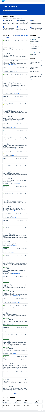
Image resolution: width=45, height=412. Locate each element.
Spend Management (17, 405)
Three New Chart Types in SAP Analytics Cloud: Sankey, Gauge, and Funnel (15, 335)
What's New (34, 20)
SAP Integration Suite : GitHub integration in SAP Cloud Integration (13, 91)
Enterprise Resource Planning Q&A (16, 345)
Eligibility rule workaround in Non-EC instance (10, 293)
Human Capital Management (37, 401)
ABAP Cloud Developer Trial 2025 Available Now (11, 125)
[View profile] (5, 40)
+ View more (15, 393)
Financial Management (26, 401)
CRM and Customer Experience (6, 401)
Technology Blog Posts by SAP (15, 86)
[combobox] (17, 10)
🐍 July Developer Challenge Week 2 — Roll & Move (11, 104)
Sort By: (13, 35)
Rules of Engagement (22, 20)
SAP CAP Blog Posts (14, 71)
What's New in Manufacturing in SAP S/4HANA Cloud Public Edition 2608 (14, 388)
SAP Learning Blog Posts (15, 148)
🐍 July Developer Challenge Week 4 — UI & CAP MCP (12, 153)
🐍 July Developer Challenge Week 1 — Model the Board (12, 69)
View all (31, 56)
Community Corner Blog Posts (15, 224)
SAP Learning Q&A (12, 252)
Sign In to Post (26, 35)
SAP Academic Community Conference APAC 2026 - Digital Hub (13, 194)
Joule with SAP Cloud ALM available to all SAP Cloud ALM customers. (14, 118)
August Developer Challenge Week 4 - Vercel (10, 62)
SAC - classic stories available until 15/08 (9, 228)
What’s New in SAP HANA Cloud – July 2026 (10, 300)
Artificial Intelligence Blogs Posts (12, 64)
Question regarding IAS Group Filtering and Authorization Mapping (13, 215)
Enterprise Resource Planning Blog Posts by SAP (17, 390)
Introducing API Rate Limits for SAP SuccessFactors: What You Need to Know (15, 263)
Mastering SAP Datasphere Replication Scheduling (11, 173)
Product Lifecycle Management (6, 405)
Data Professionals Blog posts (13, 134)
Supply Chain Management (26, 405)
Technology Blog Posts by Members (16, 183)
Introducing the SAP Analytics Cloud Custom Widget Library (12, 208)
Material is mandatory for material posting (9, 243)
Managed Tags (7, 37)
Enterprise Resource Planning (17, 401)
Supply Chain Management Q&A (13, 245)
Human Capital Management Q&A (15, 190)
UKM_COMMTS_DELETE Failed (8, 256)
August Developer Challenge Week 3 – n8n (10, 48)
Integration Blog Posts (14, 368)
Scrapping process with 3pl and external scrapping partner (12, 201)
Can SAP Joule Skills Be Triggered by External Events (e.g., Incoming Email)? (15, 138)
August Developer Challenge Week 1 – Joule (10, 55)
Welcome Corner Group (8, 20)
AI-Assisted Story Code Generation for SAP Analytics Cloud (12, 111)
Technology (37, 405)
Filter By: (3, 37)
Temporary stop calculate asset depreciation (10, 314)
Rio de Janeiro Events (12, 331)
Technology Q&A (14, 217)
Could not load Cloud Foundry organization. (10, 166)
